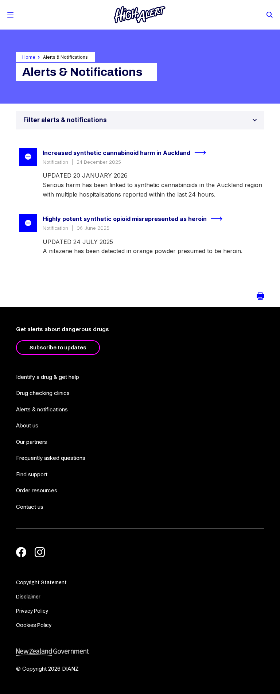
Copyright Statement (41, 582)
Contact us (29, 506)
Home (28, 57)
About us (27, 425)
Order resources (36, 490)
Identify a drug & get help (47, 376)
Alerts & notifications (42, 409)
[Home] (139, 14)
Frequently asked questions (50, 457)
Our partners (31, 441)
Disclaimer (28, 597)
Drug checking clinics (43, 392)
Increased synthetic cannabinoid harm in (116, 152)
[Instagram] (40, 552)
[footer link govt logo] (140, 652)
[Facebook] (21, 552)
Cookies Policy (33, 625)
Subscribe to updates (58, 347)
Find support (31, 474)
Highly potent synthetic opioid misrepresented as (125, 218)
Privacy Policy (32, 611)
